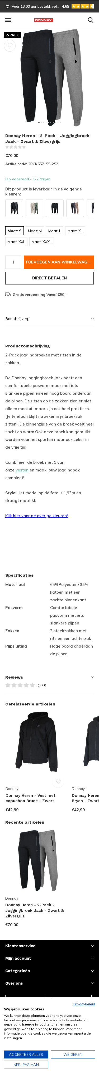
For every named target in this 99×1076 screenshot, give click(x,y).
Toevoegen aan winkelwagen (59, 262)
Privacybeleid (84, 1004)
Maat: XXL (16, 241)
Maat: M (35, 230)
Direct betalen (49, 277)
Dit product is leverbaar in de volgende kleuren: (43, 191)
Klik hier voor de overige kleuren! (36, 515)
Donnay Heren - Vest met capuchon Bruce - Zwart (30, 798)
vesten (22, 470)
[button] (8, 20)
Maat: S (14, 230)
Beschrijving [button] (17, 318)
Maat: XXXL (41, 241)
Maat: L (54, 230)
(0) (29, 147)
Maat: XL (75, 230)
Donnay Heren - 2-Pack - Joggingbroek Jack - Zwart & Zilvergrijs (34, 910)
